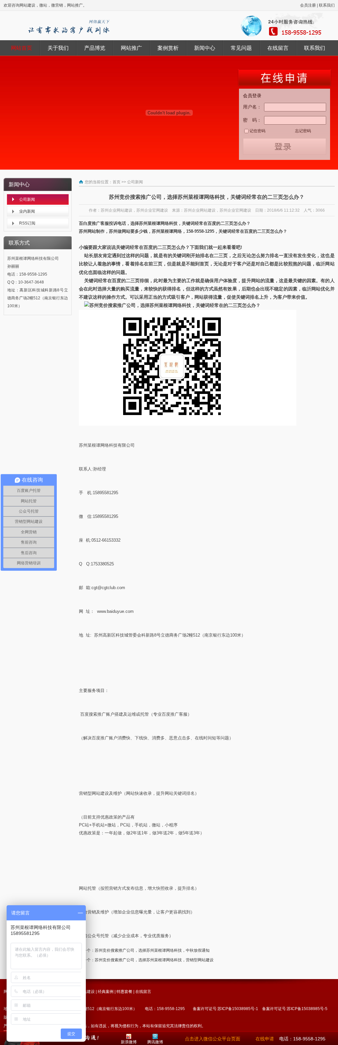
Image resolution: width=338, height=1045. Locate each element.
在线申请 (264, 1038)
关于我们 (58, 48)
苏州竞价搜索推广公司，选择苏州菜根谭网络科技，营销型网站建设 (154, 960)
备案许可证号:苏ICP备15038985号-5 (294, 1008)
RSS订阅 (27, 223)
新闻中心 (204, 48)
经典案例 (106, 991)
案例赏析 (168, 48)
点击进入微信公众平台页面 (212, 1038)
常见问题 (241, 48)
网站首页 (21, 48)
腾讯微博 (155, 1042)
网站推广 (131, 48)
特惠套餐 (124, 991)
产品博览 (94, 48)
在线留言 (277, 48)
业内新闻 (27, 211)
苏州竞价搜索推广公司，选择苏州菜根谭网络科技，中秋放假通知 (152, 950)
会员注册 (308, 5)
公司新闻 (27, 199)
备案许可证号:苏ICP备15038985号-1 (225, 1008)
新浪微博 (129, 1042)
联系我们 (327, 5)
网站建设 (87, 991)
